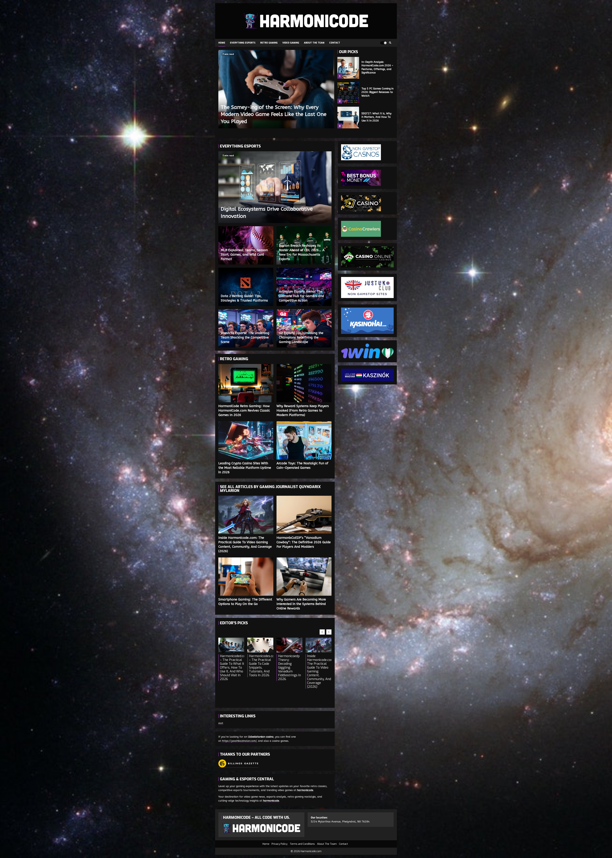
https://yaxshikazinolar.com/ (239, 740)
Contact (334, 42)
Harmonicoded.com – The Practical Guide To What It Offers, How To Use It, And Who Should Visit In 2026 (232, 667)
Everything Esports (242, 42)
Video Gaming (290, 42)
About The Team (314, 42)
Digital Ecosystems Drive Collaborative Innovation (275, 187)
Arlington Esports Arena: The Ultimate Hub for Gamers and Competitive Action (301, 296)
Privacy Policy (280, 844)
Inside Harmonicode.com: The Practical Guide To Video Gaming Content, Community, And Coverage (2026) (245, 515)
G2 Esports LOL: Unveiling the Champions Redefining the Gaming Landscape (301, 337)
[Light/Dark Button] (383, 42)
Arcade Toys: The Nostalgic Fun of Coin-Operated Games (304, 440)
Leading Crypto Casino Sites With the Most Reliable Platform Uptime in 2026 (245, 440)
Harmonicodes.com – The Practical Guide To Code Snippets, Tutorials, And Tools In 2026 (261, 665)
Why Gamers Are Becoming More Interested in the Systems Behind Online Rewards (304, 576)
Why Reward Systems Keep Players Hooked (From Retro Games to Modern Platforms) (304, 383)
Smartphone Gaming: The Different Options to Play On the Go (245, 576)
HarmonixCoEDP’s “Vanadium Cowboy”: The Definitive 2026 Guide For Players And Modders (304, 515)
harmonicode (305, 790)
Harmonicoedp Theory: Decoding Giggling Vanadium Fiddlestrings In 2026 (289, 667)
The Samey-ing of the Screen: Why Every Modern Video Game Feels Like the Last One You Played (276, 89)
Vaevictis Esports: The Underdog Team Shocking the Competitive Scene (245, 337)
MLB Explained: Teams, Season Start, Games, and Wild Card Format (244, 254)
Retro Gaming (269, 42)
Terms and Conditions (302, 844)
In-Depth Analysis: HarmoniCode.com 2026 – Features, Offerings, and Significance (348, 68)
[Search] (390, 43)
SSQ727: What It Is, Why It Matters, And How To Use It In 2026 (348, 117)
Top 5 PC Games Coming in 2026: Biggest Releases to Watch (348, 92)
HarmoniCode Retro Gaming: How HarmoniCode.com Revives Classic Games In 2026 (245, 383)
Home (221, 42)
